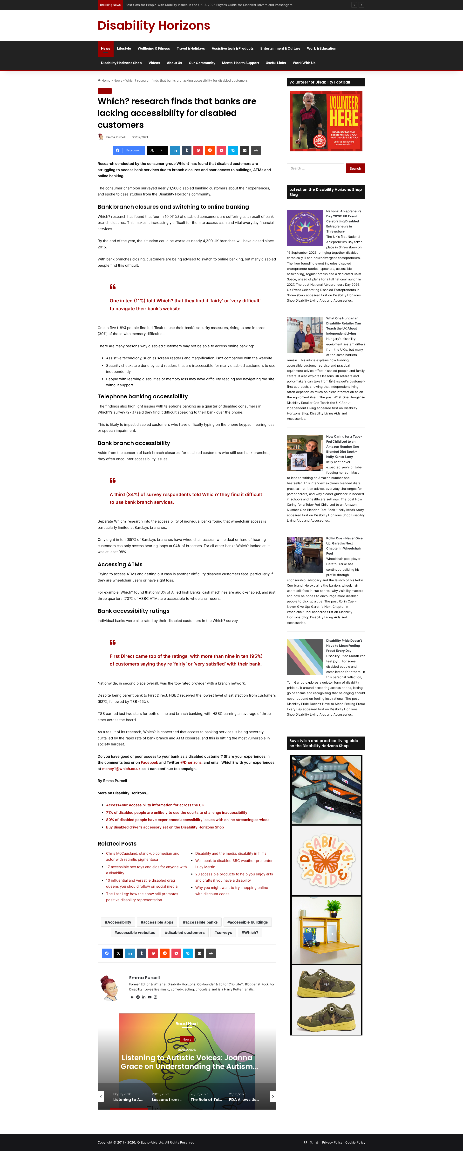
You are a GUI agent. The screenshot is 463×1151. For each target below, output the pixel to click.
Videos (154, 63)
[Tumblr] (186, 150)
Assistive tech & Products (233, 48)
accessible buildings (249, 922)
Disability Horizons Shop (121, 63)
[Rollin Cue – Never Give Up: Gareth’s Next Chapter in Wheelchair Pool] (305, 572)
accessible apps (158, 922)
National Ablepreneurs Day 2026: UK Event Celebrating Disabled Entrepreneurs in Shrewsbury (343, 221)
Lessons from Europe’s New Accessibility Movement (187, 1062)
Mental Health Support (240, 63)
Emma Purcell (115, 137)
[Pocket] (221, 150)
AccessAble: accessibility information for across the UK (155, 805)
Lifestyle (124, 48)
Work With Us (304, 63)
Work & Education (321, 48)
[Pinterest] (198, 150)
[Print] (256, 150)
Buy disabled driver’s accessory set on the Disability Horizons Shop (165, 827)
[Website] (132, 997)
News (105, 48)
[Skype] (233, 150)
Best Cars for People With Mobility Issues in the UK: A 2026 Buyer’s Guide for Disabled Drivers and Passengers (209, 5)
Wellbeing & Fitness (154, 48)
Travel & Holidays (191, 48)
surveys (224, 932)
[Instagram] (155, 997)
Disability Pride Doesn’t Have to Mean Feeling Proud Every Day (344, 646)
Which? (251, 932)
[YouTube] (149, 997)
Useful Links (276, 63)
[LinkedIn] (175, 150)
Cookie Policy (355, 1142)
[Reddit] (210, 150)
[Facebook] (107, 953)
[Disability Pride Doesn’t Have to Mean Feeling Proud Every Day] (305, 674)
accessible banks (201, 922)
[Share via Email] (244, 150)
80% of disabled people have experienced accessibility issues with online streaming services (187, 819)
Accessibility (119, 922)
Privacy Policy (332, 1142)
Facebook (149, 762)
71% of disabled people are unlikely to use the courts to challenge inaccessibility (176, 812)
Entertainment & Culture (280, 48)
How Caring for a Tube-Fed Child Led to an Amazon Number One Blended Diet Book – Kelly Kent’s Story (344, 446)
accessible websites (136, 932)
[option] (187, 1061)
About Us (174, 63)
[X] (118, 953)
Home (105, 80)
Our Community (202, 63)
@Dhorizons (191, 762)
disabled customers (186, 932)
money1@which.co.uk (121, 768)
